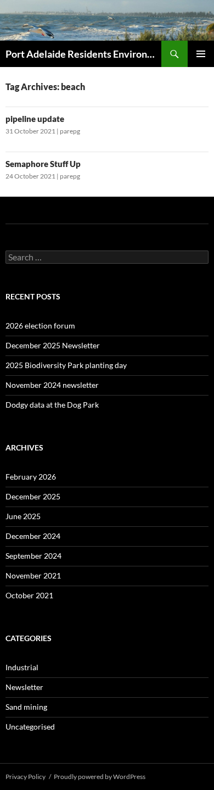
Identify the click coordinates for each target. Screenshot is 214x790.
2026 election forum (40, 325)
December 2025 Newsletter (52, 345)
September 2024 (33, 555)
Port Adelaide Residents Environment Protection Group (83, 54)
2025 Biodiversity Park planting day (66, 365)
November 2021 (33, 575)
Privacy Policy (25, 776)
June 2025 (23, 516)
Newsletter (24, 687)
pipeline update (34, 119)
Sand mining (26, 706)
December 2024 (32, 536)
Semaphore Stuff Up (43, 164)
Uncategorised (30, 726)
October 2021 (29, 595)
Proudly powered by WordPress (99, 776)
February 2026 (30, 476)
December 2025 (32, 496)
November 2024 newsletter (52, 385)
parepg (70, 131)
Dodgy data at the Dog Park (52, 404)
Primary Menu (201, 54)
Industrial (21, 667)
